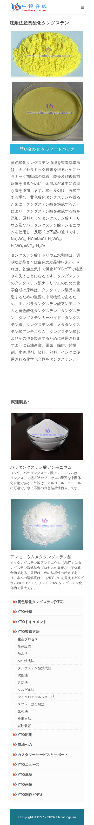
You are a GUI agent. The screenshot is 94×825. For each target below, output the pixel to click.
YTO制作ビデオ (30, 795)
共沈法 (23, 682)
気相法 (23, 711)
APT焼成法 (26, 661)
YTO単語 (25, 775)
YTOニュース (29, 764)
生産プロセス (28, 639)
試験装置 (24, 726)
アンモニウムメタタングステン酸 (41, 557)
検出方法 (24, 719)
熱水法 (23, 654)
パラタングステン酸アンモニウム (41, 467)
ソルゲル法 (26, 690)
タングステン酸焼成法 (34, 668)
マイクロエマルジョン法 (36, 697)
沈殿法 (23, 675)
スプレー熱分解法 (31, 704)
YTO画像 (25, 784)
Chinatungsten (66, 817)
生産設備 (24, 646)
